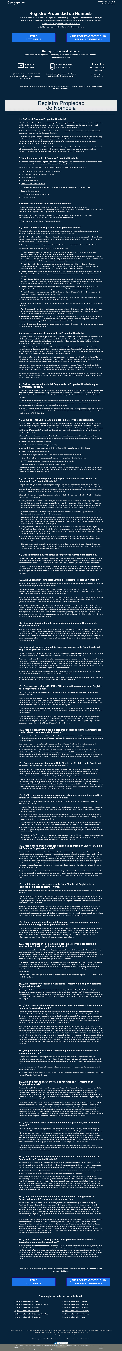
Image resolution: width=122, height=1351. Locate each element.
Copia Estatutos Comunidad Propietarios (35, 194)
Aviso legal (48, 1335)
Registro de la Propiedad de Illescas (26, 1307)
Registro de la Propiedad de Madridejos (27, 1317)
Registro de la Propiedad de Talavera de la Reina (31, 1304)
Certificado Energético (28, 197)
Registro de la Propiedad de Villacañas (75, 1314)
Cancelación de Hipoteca (29, 180)
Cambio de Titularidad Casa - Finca (33, 184)
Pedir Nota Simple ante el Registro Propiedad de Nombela (41, 171)
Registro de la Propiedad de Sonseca (75, 1304)
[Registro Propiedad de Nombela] (39, 27)
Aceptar (101, 1348)
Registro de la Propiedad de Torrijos (26, 1311)
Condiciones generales (59, 1335)
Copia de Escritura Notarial (30, 191)
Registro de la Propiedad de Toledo (26, 1301)
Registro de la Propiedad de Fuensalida (75, 1307)
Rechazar (101, 1346)
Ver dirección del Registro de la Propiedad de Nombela (61, 24)
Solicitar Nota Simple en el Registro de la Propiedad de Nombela (62, 27)
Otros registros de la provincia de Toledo (61, 1296)
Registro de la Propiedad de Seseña (74, 1301)
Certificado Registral (28, 177)
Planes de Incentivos (56, 1338)
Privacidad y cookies (71, 1335)
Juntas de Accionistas (69, 1338)
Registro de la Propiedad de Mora (73, 1317)
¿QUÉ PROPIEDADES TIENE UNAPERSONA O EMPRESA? (88, 37)
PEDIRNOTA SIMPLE (33, 37)
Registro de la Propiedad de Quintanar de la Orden (31, 1314)
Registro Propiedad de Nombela (61, 13)
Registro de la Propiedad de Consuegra (75, 1311)
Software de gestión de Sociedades (41, 1338)
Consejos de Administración (83, 1338)
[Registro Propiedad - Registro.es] (16, 2)
